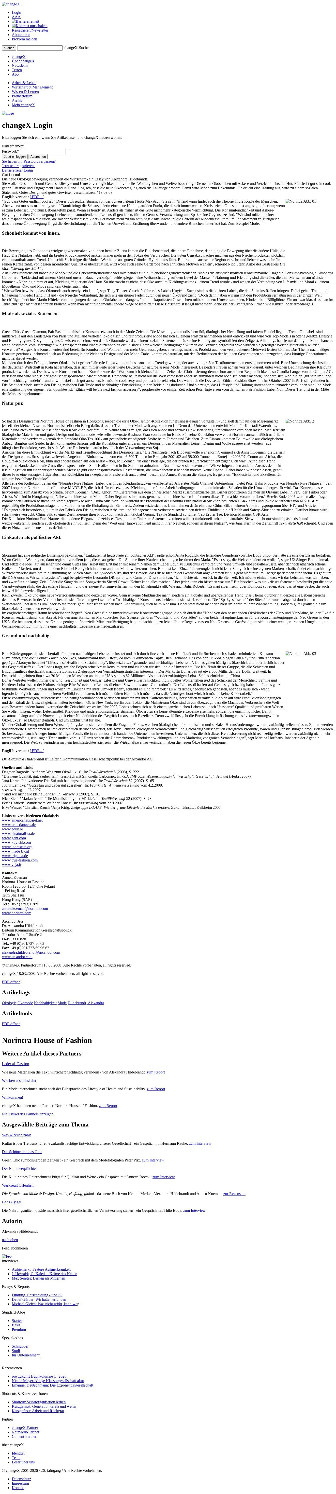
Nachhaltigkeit (45, 1003)
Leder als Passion (15, 1064)
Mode (62, 1003)
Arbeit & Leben (24, 83)
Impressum (20, 1483)
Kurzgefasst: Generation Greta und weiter (44, 1406)
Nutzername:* (13, 146)
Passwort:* (10, 151)
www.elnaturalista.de (18, 833)
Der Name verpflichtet (19, 1168)
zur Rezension (234, 1194)
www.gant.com (14, 838)
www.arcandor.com (17, 957)
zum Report (156, 1072)
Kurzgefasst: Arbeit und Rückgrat (38, 1411)
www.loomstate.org (17, 847)
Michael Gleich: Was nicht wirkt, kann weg (45, 1304)
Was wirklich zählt (16, 1135)
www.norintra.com (16, 913)
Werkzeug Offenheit (17, 1185)
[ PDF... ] (37, 197)
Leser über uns (23, 1462)
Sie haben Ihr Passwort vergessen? (29, 161)
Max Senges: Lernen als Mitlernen (38, 1278)
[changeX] (11, 4)
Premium (19, 1329)
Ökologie (9, 1003)
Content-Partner (24, 1436)
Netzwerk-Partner (25, 1432)
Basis (16, 1325)
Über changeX (23, 61)
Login (16, 12)
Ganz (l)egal (11, 1202)
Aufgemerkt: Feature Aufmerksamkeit (41, 1269)
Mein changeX (23, 105)
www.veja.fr (11, 864)
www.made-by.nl (15, 851)
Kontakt (18, 1488)
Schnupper (20, 1346)
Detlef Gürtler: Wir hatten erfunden (39, 1299)
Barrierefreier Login (17, 170)
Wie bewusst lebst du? (19, 1080)
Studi (16, 1351)
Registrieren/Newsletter (30, 30)
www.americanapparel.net (22, 820)
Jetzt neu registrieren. (18, 166)
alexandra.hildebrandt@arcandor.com (31, 952)
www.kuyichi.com (16, 842)
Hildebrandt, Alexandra (86, 1003)
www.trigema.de (15, 856)
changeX (19, 56)
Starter (17, 1320)
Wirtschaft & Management (32, 87)
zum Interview (200, 1143)
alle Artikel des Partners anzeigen (27, 1114)
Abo (15, 74)
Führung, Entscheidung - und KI (37, 1295)
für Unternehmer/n (26, 1355)
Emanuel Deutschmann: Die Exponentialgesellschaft (52, 1385)
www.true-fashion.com (20, 860)
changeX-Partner (25, 1427)
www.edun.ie (12, 829)
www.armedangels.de (19, 825)
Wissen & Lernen (25, 91)
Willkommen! (12, 1097)
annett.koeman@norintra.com (25, 908)
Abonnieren (21, 35)
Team (16, 1458)
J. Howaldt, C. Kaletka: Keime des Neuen (44, 1274)
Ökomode (25, 1003)
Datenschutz (21, 1479)
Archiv (17, 100)
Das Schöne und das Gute (22, 1152)
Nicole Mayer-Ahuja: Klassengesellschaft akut (48, 1381)
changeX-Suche (76, 48)
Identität (18, 1453)
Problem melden (24, 39)
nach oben (10, 1240)
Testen (17, 70)
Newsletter (20, 65)
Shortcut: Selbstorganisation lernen (39, 1402)
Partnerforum (22, 96)
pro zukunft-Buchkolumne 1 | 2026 (39, 1376)
